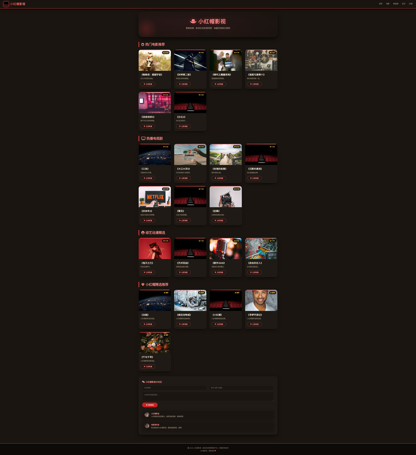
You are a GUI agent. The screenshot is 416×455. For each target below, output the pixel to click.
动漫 (411, 3)
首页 (381, 3)
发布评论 (151, 405)
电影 (388, 3)
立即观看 (149, 84)
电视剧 (396, 3)
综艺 (403, 3)
